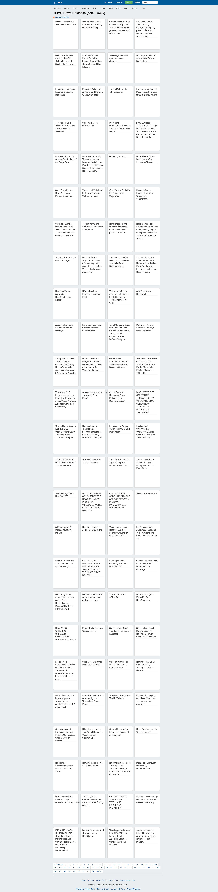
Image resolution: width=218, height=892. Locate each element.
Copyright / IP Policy (118, 889)
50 (74, 871)
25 (65, 868)
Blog (116, 880)
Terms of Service (103, 889)
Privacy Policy (90, 889)
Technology (135, 8)
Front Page (57, 8)
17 (133, 864)
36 (116, 868)
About (84, 880)
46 (56, 871)
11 (105, 864)
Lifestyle (103, 8)
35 (111, 868)
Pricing (119, 2)
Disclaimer (80, 889)
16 (128, 864)
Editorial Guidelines (133, 889)
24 (60, 868)
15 (123, 864)
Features (108, 2)
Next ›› (99, 871)
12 (109, 864)
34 (107, 868)
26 (70, 868)
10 (100, 864)
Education (75, 8)
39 (130, 868)
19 (142, 864)
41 (139, 868)
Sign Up (128, 2)
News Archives (125, 880)
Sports (126, 8)
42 (144, 868)
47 (60, 871)
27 (74, 868)
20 (147, 864)
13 (114, 864)
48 (65, 871)
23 (56, 868)
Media (111, 8)
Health (95, 8)
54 (93, 871)
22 (156, 864)
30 (88, 868)
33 (102, 868)
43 (149, 868)
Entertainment (85, 8)
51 (79, 871)
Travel (143, 8)
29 (83, 868)
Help (133, 880)
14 (119, 864)
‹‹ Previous (59, 864)
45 (158, 868)
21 (151, 864)
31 (93, 868)
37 (121, 868)
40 (135, 868)
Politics (118, 8)
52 (83, 871)
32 (97, 868)
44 (153, 868)
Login (137, 2)
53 (88, 871)
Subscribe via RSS (62, 17)
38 (125, 868)
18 (137, 864)
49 (70, 871)
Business (66, 8)
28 (79, 868)
